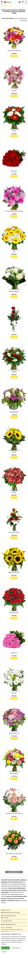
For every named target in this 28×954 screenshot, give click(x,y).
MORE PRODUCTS (14, 872)
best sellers (10, 18)
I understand (5, 948)
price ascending (18, 18)
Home (3, 6)
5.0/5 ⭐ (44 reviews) (6, 927)
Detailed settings (16, 948)
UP (3, 868)
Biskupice (10, 6)
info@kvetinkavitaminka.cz (9, 924)
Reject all (4, 951)
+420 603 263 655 (7, 921)
